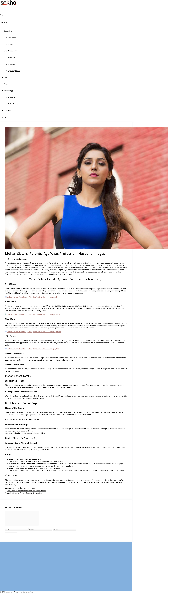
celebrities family (13, 488)
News (6, 84)
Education (8, 31)
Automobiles (12, 97)
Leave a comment (28, 488)
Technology (8, 90)
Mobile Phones (13, 104)
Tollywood (11, 64)
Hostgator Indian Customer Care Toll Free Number (26, 491)
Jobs (5, 77)
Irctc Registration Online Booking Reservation (24, 493)
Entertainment (9, 51)
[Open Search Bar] (1, 15)
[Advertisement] (66, 567)
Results (10, 44)
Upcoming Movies (14, 71)
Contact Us (8, 110)
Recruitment (12, 38)
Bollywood (11, 57)
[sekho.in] (8, 4)
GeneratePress (28, 592)
